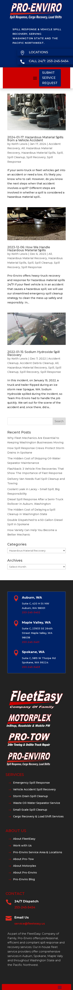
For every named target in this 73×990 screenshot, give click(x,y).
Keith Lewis (19, 144)
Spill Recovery (36, 157)
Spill (60, 152)
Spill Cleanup (16, 157)
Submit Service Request (49, 78)
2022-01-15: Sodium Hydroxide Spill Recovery (33, 353)
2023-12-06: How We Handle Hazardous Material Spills (28, 248)
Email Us (21, 917)
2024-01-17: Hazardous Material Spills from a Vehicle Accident (35, 138)
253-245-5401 (30, 641)
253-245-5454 (24, 907)
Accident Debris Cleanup (37, 363)
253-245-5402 (31, 612)
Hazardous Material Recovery (27, 258)
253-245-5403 (31, 666)
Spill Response (31, 267)
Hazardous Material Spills (38, 152)
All (23, 148)
